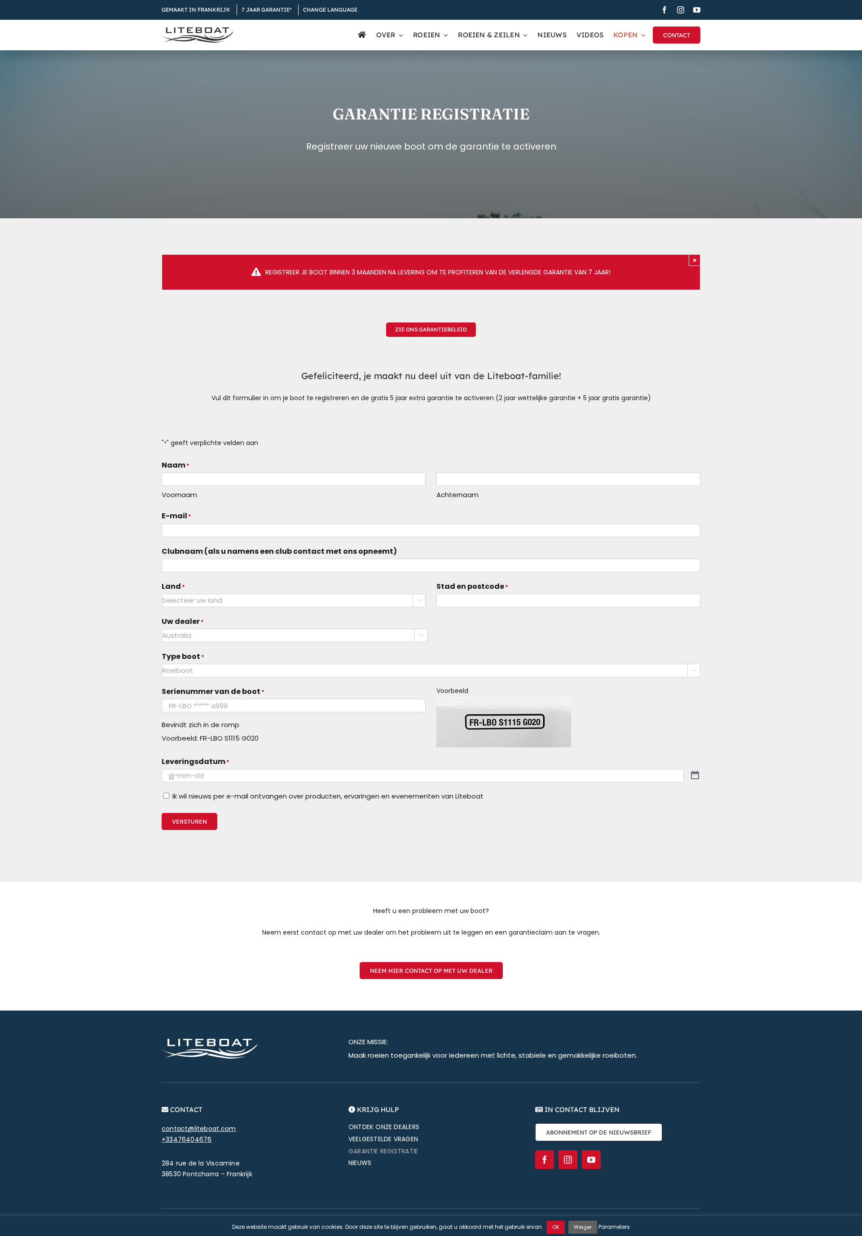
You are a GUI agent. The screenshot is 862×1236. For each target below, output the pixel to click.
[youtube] (696, 9)
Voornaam (179, 494)
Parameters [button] (614, 1227)
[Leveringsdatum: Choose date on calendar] (695, 775)
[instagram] (680, 9)
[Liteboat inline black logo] (197, 30)
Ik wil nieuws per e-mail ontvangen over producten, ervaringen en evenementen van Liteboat (328, 796)
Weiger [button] (583, 1227)
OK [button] (555, 1227)
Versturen (189, 821)
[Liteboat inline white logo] (210, 1041)
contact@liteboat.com (199, 1128)
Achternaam (457, 494)
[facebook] (664, 9)
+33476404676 (187, 1139)
